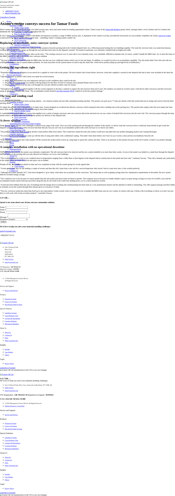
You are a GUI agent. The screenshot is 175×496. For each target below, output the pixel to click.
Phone (2, 212)
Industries (10, 62)
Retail (12, 66)
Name (3, 207)
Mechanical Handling (18, 60)
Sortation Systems (16, 26)
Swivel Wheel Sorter (22, 30)
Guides (17, 88)
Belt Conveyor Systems (23, 38)
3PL (11, 70)
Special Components (22, 45)
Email (3, 210)
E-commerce (14, 64)
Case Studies (19, 90)
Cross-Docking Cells (17, 53)
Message (4, 217)
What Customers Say (17, 83)
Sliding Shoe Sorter (21, 28)
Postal (12, 68)
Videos (12, 92)
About (9, 77)
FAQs (12, 81)
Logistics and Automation (19, 55)
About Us (13, 79)
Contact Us (14, 94)
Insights (12, 85)
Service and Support (14, 75)
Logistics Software (17, 58)
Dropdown (4, 219)
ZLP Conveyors (20, 41)
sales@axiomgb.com (8, 231)
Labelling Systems (16, 51)
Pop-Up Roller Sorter (22, 34)
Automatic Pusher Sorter (23, 32)
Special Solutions (13, 49)
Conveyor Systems (17, 36)
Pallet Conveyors (20, 43)
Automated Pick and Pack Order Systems (25, 47)
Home (9, 21)
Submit (3, 222)
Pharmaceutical (15, 73)
